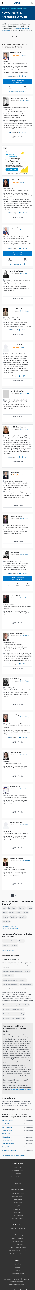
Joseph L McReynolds (17, 633)
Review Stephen (25, 311)
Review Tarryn (24, 393)
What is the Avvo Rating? (10, 985)
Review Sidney (24, 717)
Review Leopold (25, 230)
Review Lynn (24, 429)
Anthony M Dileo (7, 1130)
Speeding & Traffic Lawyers (17, 1254)
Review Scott (24, 554)
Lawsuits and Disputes (10, 941)
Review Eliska (24, 755)
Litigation (14, 945)
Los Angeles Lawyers (17, 1196)
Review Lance (24, 100)
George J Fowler (7, 1147)
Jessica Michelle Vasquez (18, 345)
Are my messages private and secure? (14, 980)
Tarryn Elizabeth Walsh (17, 391)
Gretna (29, 908)
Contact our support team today (20, 1090)
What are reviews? (26, 985)
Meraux (25, 912)
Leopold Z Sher (15, 228)
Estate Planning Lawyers (17, 1241)
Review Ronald (24, 598)
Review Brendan (25, 861)
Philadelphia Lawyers (17, 1209)
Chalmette (21, 908)
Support (17, 1270)
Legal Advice (17, 1173)
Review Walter (24, 681)
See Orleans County (8, 926)
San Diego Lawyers (17, 1218)
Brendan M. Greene (16, 858)
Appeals (21, 941)
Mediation (6, 945)
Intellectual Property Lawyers (17, 1250)
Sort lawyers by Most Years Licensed (13, 1155)
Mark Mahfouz (14, 472)
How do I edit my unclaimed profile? (14, 1018)
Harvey (5, 912)
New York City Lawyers (17, 1193)
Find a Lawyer (17, 1167)
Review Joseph (24, 636)
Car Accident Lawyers (18, 1244)
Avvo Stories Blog (18, 1180)
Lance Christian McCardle (18, 98)
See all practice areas (8, 950)
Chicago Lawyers (17, 1199)
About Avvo (17, 1264)
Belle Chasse (12, 908)
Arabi (4, 908)
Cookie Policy (26, 1279)
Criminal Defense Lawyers (17, 1235)
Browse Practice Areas (17, 1177)
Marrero (18, 912)
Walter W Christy (15, 679)
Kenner (11, 912)
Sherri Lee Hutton (15, 180)
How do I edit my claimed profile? (13, 1009)
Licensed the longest (10, 1110)
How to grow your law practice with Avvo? (16, 1005)
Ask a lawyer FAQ (8, 976)
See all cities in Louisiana (9, 928)
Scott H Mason (15, 552)
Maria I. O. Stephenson (9, 1150)
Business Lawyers (17, 1232)
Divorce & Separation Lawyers (17, 1247)
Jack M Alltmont (7, 1127)
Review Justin (24, 518)
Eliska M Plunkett (15, 753)
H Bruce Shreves (15, 787)
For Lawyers (17, 1183)
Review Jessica (24, 825)
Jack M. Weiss (6, 1134)
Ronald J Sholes (15, 596)
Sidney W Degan (15, 715)
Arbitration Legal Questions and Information (16, 971)
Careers (17, 1267)
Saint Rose (22, 917)
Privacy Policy (17, 1279)
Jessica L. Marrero (16, 823)
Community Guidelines (16, 1281)
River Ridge (13, 917)
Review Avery (24, 273)
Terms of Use (7, 1279)
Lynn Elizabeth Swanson (18, 427)
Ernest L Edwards (7, 1124)
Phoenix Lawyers (17, 1212)
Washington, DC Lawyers (17, 1206)
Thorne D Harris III (7, 1140)
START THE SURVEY (12, 169)
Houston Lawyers (17, 1202)
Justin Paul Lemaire (16, 516)
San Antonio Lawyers (17, 1215)
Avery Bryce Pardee (16, 271)
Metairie (5, 917)
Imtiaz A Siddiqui (15, 53)
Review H (23, 789)
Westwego (6, 921)
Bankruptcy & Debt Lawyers (17, 1228)
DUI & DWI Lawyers (17, 1238)
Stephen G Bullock (16, 309)
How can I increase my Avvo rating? (13, 1014)
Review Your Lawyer (17, 1170)
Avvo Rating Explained (17, 1273)
